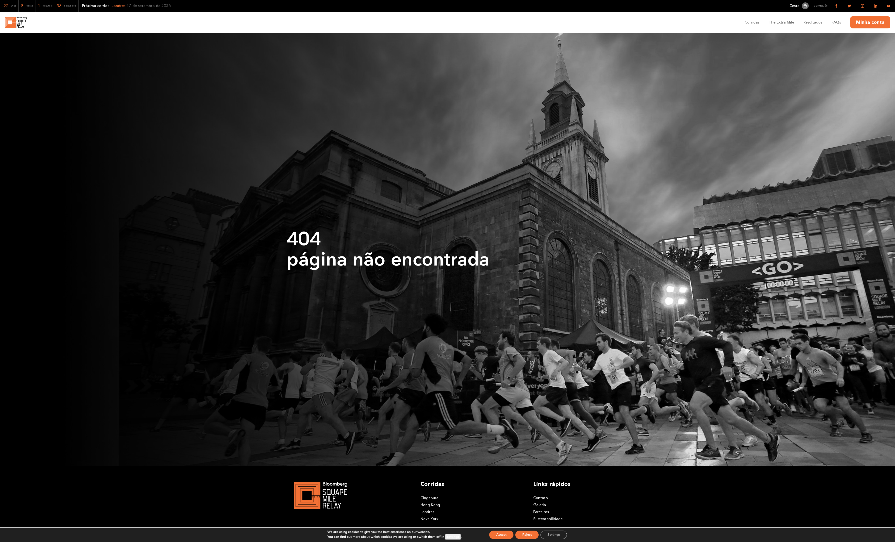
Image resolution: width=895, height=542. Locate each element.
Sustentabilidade (548, 518)
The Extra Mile (781, 22)
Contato (540, 497)
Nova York (429, 518)
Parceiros (541, 511)
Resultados (812, 22)
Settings (553, 534)
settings (453, 537)
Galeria (539, 504)
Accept (501, 534)
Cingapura (429, 497)
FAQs (836, 22)
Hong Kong (430, 504)
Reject (527, 534)
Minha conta (870, 22)
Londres (427, 511)
